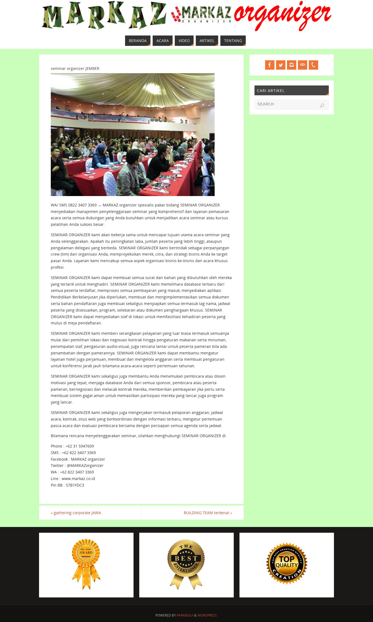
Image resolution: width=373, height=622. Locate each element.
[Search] (322, 105)
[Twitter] (280, 65)
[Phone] (313, 65)
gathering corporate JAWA (76, 512)
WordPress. (207, 615)
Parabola (185, 615)
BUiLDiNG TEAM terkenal (208, 512)
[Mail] (302, 65)
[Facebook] (269, 65)
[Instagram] (291, 65)
